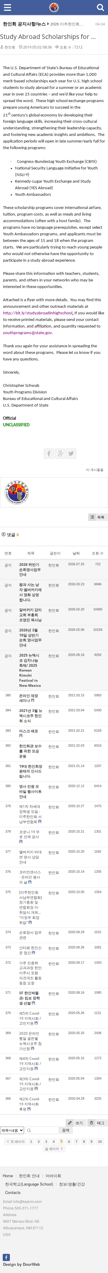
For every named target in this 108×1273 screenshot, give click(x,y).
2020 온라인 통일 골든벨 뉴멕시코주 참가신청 (30, 1041)
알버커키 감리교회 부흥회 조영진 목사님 (30, 614)
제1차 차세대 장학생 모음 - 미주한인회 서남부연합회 (30, 814)
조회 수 (98, 553)
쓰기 (79, 1122)
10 (100, 1141)
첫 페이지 (17, 1141)
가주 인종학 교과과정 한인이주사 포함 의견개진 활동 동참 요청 (30, 973)
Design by (21, 1264)
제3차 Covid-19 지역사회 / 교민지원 (30, 1084)
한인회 (9, 47)
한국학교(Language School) (29, 1184)
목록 (100, 517)
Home (8, 1175)
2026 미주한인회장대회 (70, 24)
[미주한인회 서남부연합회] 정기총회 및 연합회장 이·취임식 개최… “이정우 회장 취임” (30, 907)
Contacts (13, 1192)
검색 (65, 1130)
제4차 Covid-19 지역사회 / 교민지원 (30, 1063)
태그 (100, 1122)
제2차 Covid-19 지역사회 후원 (29, 1104)
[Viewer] (70, 313)
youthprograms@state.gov (27, 333)
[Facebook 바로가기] (6, 1257)
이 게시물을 (95, 469)
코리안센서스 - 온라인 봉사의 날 (30, 877)
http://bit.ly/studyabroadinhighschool (37, 313)
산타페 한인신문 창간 (30, 950)
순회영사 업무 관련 (30, 935)
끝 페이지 (52, 1149)
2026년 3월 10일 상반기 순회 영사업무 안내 (30, 638)
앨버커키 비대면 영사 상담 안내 (30, 857)
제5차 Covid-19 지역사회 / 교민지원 (30, 1018)
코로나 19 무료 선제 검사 (29, 834)
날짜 (76, 553)
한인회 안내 (29, 1175)
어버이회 (53, 1175)
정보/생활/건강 (72, 1184)
